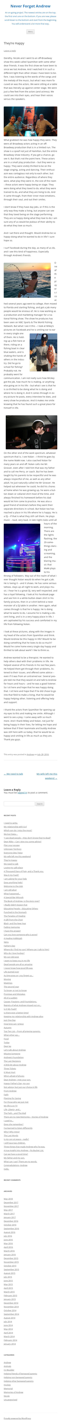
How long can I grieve (14, 1023)
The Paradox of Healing (14, 916)
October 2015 (10, 1265)
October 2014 (10, 1310)
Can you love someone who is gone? (21, 934)
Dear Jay (7, 1046)
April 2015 (8, 1288)
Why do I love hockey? (14, 953)
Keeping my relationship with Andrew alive (23, 1016)
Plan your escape (12, 845)
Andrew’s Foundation (14, 1057)
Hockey (7, 1384)
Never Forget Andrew (30, 6)
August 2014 (9, 1317)
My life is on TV (11, 1105)
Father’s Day (9, 945)
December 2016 (11, 1221)
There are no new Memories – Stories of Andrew (26, 1116)
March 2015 (9, 1291)
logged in (22, 792)
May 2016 (8, 1243)
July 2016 (8, 1236)
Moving (7, 979)
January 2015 (10, 1299)
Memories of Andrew (13, 1392)
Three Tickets (10, 1068)
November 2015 (11, 1262)
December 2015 (11, 1258)
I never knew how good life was (18, 968)
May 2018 (8, 1198)
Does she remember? (13, 1124)
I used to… (8, 1120)
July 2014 (8, 1321)
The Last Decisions (12, 1061)
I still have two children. (14, 1143)
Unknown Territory (12, 849)
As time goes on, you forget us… (18, 975)
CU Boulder (9, 1369)
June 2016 (8, 1239)
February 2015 (10, 1295)
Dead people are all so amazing (18, 964)
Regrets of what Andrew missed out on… (22, 1005)
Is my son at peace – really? (16, 1139)
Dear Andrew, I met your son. (17, 1079)
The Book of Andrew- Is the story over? (22, 901)
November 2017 (11, 1206)
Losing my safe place (13, 867)
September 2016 (11, 1228)
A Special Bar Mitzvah (13, 897)
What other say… (12, 1035)
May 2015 (8, 1284)
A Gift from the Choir (13, 919)
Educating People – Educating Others (21, 908)
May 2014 (8, 1329)
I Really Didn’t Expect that (15, 904)
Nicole (7, 1396)
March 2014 (9, 1336)
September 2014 (11, 1314)
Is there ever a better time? (16, 1012)
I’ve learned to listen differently (18, 1128)
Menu (30, 31)
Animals (7, 1366)
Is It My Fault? (10, 1009)
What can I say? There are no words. (20, 1161)
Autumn (7, 1027)
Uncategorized (10, 1399)
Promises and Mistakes (14, 994)
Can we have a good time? (16, 1154)
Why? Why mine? (12, 1131)
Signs (6, 942)
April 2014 (8, 1332)
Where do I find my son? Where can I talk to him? (26, 949)
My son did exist (11, 956)
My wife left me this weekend (17, 856)
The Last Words (11, 1135)
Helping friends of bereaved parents (20, 1373)
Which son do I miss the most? (18, 830)
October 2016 (10, 1224)
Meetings (8, 983)
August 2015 (9, 1273)
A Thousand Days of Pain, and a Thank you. (24, 871)
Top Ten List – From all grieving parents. (22, 1031)
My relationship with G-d (15, 826)
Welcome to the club (13, 886)
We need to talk (13, 773)
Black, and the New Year (15, 923)
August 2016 (9, 1232)
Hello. (6, 1169)
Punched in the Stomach (15, 912)
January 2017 (10, 1217)
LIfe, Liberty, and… (12, 1109)
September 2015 (11, 1269)
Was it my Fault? (11, 875)
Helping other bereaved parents (18, 1381)
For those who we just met (16, 1102)
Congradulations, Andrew (15, 1165)
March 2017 (9, 1213)
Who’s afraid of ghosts (14, 1076)
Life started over (11, 971)
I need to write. (11, 823)
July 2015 (8, 1276)
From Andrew (10, 1090)
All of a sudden (10, 997)
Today (7, 1042)
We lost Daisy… (11, 834)
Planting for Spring (12, 1098)
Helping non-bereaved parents (18, 1377)
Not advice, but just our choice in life (20, 1087)
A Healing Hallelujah (13, 938)
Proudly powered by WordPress (17, 1418)
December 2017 (11, 1202)
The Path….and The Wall (15, 1113)
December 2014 (11, 1303)
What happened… (12, 893)
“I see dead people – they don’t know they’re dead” (27, 837)
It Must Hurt (9, 1072)
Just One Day (10, 1020)
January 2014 (10, 1343)
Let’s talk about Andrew (15, 1050)
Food (6, 1038)
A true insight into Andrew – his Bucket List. (24, 1150)
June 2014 (8, 1325)
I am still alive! (10, 890)
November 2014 (11, 1306)
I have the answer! (12, 930)
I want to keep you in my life (17, 960)
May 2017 (8, 1210)
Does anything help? (13, 882)
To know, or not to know (15, 990)
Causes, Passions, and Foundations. (20, 1001)
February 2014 (10, 1340)
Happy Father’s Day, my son (17, 1083)
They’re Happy (10, 860)
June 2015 (8, 1280)
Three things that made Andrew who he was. (24, 1146)
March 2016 (9, 1250)
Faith (6, 1094)
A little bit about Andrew (15, 1064)
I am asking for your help (15, 878)
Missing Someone (12, 1053)
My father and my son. (14, 1157)
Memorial (8, 1388)
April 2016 (8, 1247)
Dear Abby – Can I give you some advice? (22, 841)
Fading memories (12, 927)
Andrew (30, 754)
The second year (11, 986)
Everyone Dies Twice (13, 852)
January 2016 (10, 1254)
